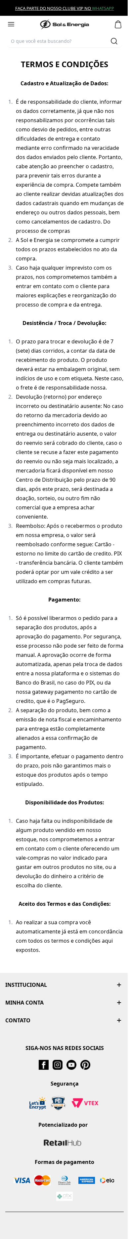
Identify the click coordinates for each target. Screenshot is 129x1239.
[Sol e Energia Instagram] (58, 1065)
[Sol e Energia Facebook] (44, 1065)
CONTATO (17, 1020)
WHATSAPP (103, 8)
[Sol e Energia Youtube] (71, 1065)
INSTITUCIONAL (26, 984)
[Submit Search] (114, 41)
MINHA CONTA (24, 1002)
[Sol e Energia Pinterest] (85, 1065)
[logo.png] (64, 24)
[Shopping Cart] (118, 24)
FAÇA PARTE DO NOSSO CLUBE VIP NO (53, 8)
